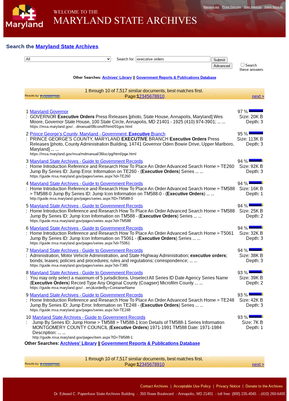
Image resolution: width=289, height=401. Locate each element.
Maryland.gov (211, 7)
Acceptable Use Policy (192, 386)
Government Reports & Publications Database (176, 77)
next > (258, 96)
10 (162, 96)
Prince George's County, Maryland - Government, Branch (97, 134)
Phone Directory (231, 7)
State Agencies (253, 7)
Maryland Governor (49, 111)
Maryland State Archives (67, 46)
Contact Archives (154, 386)
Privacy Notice (228, 386)
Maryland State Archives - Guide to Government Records (86, 161)
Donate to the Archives (264, 386)
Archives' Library (117, 77)
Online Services (273, 7)
